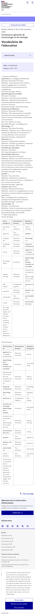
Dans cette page (9, 55)
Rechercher (27, 2)
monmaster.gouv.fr (6, 541)
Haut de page (28, 493)
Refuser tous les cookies (19, 604)
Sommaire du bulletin (18, 25)
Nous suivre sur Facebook (12, 526)
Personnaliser (19, 600)
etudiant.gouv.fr (5, 535)
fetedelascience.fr (6, 550)
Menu (32, 2)
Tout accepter (19, 608)
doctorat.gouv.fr (5, 544)
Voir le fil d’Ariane (6, 14)
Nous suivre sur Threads (17, 526)
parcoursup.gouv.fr (6, 538)
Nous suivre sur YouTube (27, 526)
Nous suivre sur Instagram (7, 526)
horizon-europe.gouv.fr (7, 547)
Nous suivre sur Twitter (22, 526)
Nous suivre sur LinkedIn (2, 526)
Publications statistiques (7, 557)
